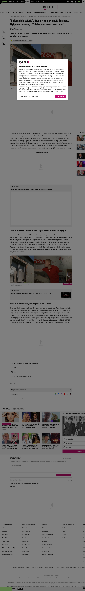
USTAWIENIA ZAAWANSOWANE (29, 96)
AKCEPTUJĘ (61, 96)
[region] (42, 79)
